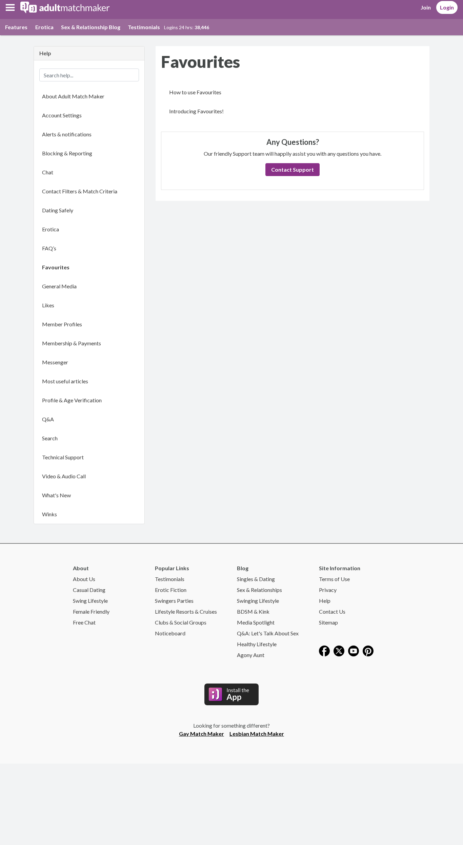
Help (324, 600)
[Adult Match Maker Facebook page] (324, 650)
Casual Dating (89, 590)
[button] (10, 7)
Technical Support (63, 457)
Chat (47, 172)
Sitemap (328, 622)
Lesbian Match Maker (256, 733)
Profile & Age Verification (72, 400)
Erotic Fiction (170, 590)
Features (16, 27)
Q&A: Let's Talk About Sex (268, 633)
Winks (49, 514)
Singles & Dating (256, 579)
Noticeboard (170, 633)
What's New (56, 495)
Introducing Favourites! (196, 111)
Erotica (44, 27)
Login (447, 7)
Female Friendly (91, 611)
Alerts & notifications (67, 134)
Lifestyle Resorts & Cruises (186, 611)
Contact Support (292, 169)
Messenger (55, 362)
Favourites (55, 267)
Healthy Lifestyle (257, 644)
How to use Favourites (195, 92)
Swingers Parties (174, 600)
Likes (48, 305)
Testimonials (144, 27)
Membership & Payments (71, 343)
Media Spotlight (256, 622)
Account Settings (62, 115)
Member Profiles (62, 324)
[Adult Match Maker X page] (339, 650)
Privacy (328, 590)
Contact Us (332, 611)
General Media (59, 286)
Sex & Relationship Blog (90, 27)
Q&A (48, 419)
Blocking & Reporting (67, 153)
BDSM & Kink (253, 611)
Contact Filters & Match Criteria (79, 191)
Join (426, 7)
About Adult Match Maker (73, 96)
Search (50, 438)
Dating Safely (57, 210)
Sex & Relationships (259, 590)
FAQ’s (49, 248)
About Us (84, 579)
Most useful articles (65, 381)
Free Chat (84, 622)
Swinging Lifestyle (258, 600)
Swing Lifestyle (90, 600)
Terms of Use (334, 579)
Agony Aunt (250, 655)
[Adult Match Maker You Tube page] (353, 650)
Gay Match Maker (201, 733)
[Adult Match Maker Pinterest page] (368, 650)
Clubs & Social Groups (180, 622)
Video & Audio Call (64, 476)
